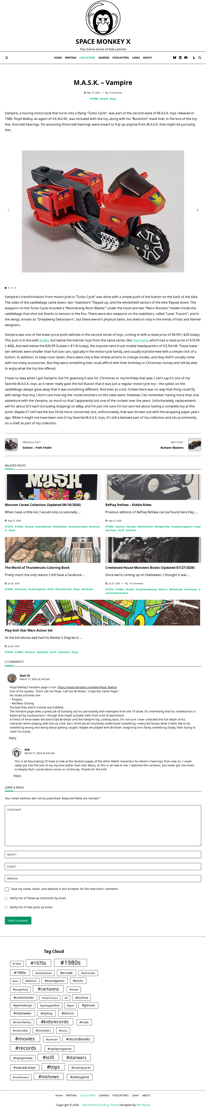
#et (66, 998)
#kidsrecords (55, 1021)
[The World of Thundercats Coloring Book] (53, 550)
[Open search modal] (199, 58)
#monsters (190, 589)
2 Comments (115, 92)
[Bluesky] (174, 57)
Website (12, 878)
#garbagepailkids (50, 1005)
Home (58, 57)
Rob (27, 749)
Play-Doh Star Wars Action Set (29, 630)
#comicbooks (23, 997)
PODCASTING (120, 57)
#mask (104, 98)
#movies (30, 652)
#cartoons (21, 589)
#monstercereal (78, 526)
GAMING (103, 57)
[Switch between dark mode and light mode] (194, 58)
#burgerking (20, 989)
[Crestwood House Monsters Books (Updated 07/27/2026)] (153, 550)
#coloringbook (37, 589)
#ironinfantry (22, 1022)
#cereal (29, 526)
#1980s (94, 98)
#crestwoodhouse (146, 589)
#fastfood (81, 998)
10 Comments (136, 583)
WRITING (70, 57)
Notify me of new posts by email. (31, 907)
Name (11, 854)
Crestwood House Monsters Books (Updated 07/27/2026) (150, 567)
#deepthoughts (50, 998)
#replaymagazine (182, 526)
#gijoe (70, 1005)
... (79, 512)
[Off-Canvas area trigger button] (6, 58)
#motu (63, 1030)
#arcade (131, 526)
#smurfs (131, 530)
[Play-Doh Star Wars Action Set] (103, 613)
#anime (120, 526)
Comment (14, 809)
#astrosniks (88, 973)
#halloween (60, 526)
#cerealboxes (43, 526)
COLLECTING (87, 57)
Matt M (25, 675)
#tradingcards (81, 1068)
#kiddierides (145, 526)
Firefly (44, 340)
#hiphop (47, 1013)
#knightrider (162, 526)
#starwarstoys (24, 1067)
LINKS (136, 57)
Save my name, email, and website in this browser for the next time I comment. (64, 889)
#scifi (121, 530)
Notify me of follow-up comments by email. (38, 898)
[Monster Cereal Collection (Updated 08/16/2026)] (53, 487)
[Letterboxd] (180, 57)
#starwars (64, 652)
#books (130, 589)
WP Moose (143, 1105)
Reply (12, 738)
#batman (31, 981)
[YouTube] (185, 57)
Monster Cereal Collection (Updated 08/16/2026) (43, 505)
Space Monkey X (103, 41)
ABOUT (147, 57)
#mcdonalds (20, 1030)
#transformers (21, 1077)
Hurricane (140, 340)
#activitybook (43, 973)
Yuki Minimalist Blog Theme (100, 1105)
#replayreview (22, 1058)
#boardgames (54, 981)
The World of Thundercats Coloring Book (37, 567)
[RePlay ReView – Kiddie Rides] (153, 487)
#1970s (9, 526)
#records (25, 1048)
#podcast (51, 1039)
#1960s (17, 963)
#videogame (79, 1077)
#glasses (88, 1005)
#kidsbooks (176, 589)
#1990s (20, 972)
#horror (163, 589)
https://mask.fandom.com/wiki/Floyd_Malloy (87, 687)
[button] (197, 210)
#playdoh (42, 652)
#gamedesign (22, 1005)
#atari (15, 981)
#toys (113, 98)
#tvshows (87, 589)
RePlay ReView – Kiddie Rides (128, 505)
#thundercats (63, 589)
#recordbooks (78, 1039)
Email (11, 866)
